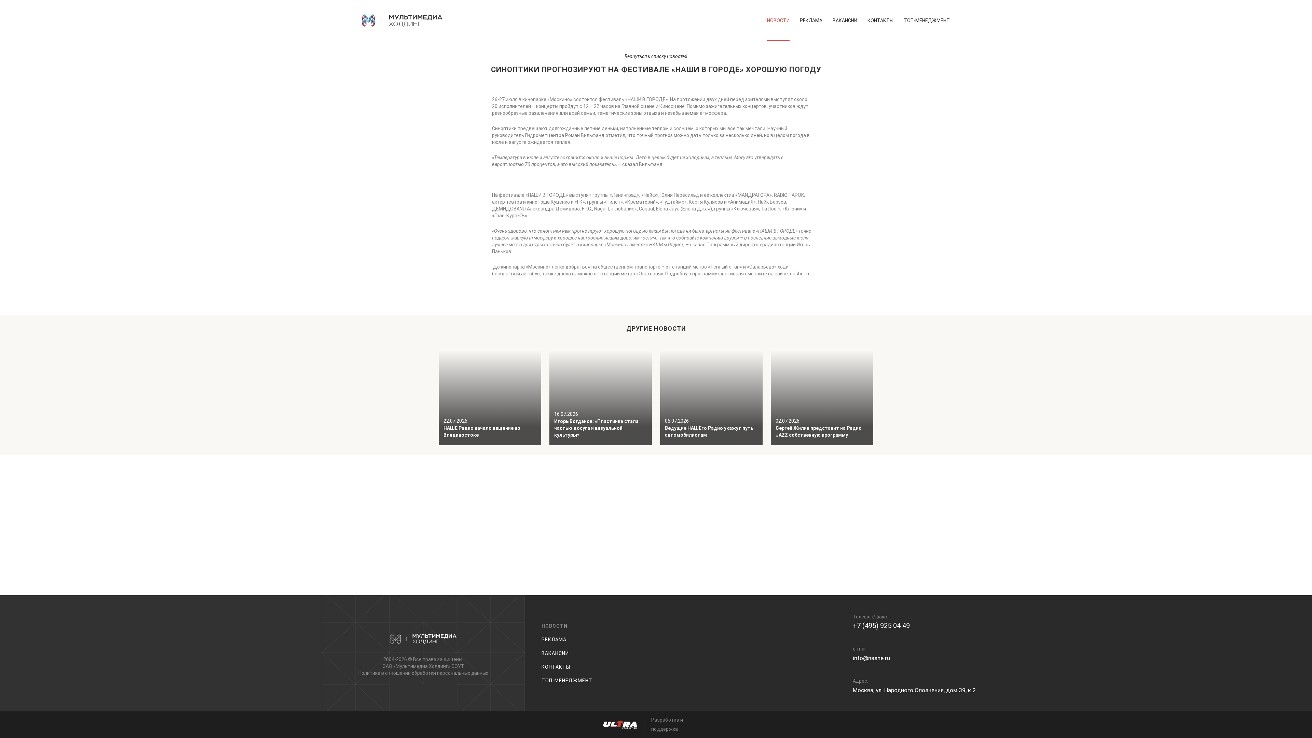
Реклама (811, 20)
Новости (778, 20)
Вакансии (845, 20)
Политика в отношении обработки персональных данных (423, 673)
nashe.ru (799, 273)
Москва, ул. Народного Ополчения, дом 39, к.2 (914, 690)
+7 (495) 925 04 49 (881, 625)
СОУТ (457, 666)
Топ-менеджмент (927, 20)
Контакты (880, 20)
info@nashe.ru (871, 658)
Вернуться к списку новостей (656, 56)
